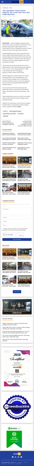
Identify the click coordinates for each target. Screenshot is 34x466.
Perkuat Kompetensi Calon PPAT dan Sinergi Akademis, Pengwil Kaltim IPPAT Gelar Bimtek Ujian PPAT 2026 (9, 148)
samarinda (20, 113)
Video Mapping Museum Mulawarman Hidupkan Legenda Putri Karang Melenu (24, 193)
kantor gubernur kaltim (15, 111)
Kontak (25, 462)
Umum (3, 17)
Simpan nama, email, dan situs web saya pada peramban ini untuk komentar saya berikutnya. (14, 229)
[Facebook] (13, 457)
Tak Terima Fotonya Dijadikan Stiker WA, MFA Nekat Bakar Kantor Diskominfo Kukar (24, 180)
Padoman (18, 463)
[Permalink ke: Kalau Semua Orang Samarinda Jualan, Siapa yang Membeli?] (9, 187)
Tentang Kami (11, 463)
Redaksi (20, 462)
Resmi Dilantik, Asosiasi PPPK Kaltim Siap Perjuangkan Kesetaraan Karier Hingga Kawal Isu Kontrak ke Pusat (24, 148)
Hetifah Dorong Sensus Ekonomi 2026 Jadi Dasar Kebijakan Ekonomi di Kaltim (9, 134)
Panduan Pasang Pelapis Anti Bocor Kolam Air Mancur (8, 143)
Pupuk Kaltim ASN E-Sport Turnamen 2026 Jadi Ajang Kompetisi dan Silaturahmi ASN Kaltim (24, 134)
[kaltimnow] (17, 1)
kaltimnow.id (13, 462)
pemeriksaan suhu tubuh (9, 113)
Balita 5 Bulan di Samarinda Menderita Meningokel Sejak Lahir (8, 122)
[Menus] (2, 2)
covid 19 (5, 111)
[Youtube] (21, 457)
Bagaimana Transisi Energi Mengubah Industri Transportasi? (25, 143)
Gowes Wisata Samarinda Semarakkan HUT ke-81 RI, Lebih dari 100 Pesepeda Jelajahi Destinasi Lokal (9, 138)
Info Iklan (3, 463)
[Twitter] (16, 457)
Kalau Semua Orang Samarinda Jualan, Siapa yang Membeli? (24, 138)
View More (17, 291)
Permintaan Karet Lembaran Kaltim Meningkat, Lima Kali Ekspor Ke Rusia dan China (25, 123)
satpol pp (5, 116)
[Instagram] (18, 457)
